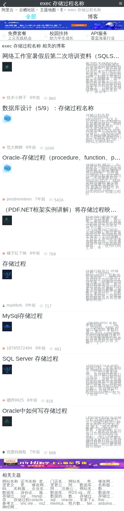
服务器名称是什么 (44, 493)
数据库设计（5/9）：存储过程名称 (48, 108)
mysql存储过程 (41, 496)
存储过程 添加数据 (107, 496)
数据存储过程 (107, 493)
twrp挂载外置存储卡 (92, 503)
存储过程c (22, 500)
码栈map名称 (8, 489)
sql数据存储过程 (56, 500)
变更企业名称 (11, 485)
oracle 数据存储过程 (41, 500)
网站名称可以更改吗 (89, 489)
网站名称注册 (77, 481)
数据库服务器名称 (59, 493)
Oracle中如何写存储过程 (34, 410)
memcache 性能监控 (59, 503)
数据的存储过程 (59, 496)
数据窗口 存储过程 (74, 496)
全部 (31, 16)
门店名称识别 (59, 481)
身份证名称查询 (30, 493)
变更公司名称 (59, 485)
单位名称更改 (92, 481)
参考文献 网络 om (11, 503)
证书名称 (28, 481)
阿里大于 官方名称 (74, 485)
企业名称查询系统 (41, 489)
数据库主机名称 (103, 489)
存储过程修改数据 (8, 500)
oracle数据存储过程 (71, 500)
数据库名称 (89, 485)
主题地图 (48, 10)
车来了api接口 (89, 500)
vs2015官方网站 (44, 503)
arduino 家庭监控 (107, 503)
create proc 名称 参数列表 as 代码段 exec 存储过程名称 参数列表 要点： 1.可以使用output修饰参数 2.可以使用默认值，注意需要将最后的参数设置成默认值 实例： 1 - (104, 333)
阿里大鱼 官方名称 (56, 489)
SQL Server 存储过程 (30, 358)
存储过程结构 (11, 496)
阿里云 (8, 10)
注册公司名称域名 (71, 489)
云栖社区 (27, 10)
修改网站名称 (107, 481)
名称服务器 (107, 485)
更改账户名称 (26, 485)
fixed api (103, 500)
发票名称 (44, 481)
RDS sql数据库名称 (77, 493)
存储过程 (14, 263)
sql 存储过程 (26, 496)
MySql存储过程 (22, 316)
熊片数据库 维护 (77, 503)
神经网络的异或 (11, 507)
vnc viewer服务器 (30, 503)
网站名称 (10, 481)
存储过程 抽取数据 (89, 496)
